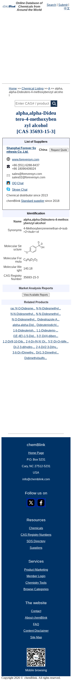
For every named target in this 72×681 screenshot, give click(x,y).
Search (51, 4)
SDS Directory (36, 541)
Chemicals (36, 528)
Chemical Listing (33, 88)
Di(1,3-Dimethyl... (47, 352)
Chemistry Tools (36, 582)
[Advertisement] (36, 47)
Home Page (36, 452)
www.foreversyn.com (25, 159)
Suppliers (36, 547)
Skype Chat (19, 189)
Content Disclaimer (36, 630)
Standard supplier (32, 200)
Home (13, 88)
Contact (36, 611)
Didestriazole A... (48, 319)
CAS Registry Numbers (36, 534)
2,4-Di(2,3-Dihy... (47, 347)
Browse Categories (36, 589)
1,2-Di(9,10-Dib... (14, 341)
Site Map (36, 637)
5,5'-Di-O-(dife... (58, 341)
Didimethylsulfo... (35, 358)
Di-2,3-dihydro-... (24, 347)
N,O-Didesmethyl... (24, 319)
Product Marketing (36, 569)
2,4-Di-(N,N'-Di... (36, 341)
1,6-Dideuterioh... (24, 330)
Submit (63, 4)
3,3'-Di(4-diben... (47, 336)
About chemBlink (36, 617)
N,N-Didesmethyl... (48, 308)
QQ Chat (17, 183)
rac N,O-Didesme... (23, 308)
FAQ (36, 624)
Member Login (36, 576)
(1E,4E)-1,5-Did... (24, 336)
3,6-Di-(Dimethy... (24, 352)
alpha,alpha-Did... (24, 325)
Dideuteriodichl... (48, 325)
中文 (67, 8)
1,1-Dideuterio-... (47, 330)
